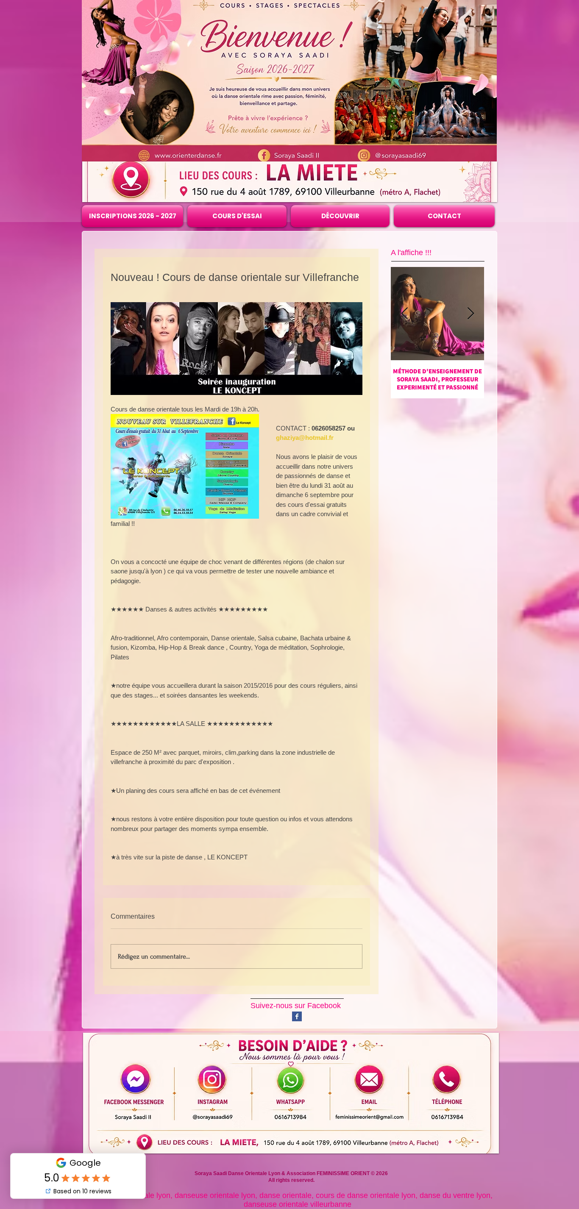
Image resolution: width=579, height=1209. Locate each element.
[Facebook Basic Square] (297, 1016)
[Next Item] (470, 313)
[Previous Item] (404, 313)
